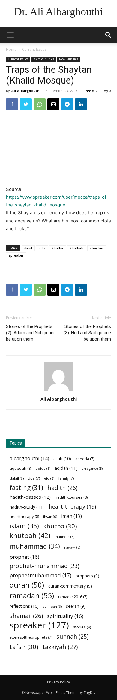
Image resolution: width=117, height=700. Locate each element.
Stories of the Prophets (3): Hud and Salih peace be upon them (87, 333)
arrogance (92, 468)
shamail (26, 616)
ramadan (32, 595)
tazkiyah (60, 646)
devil (28, 248)
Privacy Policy (58, 682)
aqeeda (84, 458)
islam (24, 526)
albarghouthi (29, 458)
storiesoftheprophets (31, 637)
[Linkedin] (81, 104)
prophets (87, 576)
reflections (24, 606)
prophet (24, 557)
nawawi (72, 547)
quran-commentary (70, 586)
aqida (43, 468)
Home (11, 49)
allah (62, 458)
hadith (62, 487)
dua (34, 478)
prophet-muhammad (44, 566)
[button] (108, 35)
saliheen (52, 606)
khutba (57, 248)
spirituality (65, 616)
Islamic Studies (43, 59)
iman (71, 516)
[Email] (53, 104)
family (66, 478)
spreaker (16, 255)
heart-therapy (72, 506)
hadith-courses (71, 497)
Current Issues (34, 49)
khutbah (76, 248)
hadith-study (27, 507)
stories (82, 627)
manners (64, 536)
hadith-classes (30, 497)
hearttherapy (24, 516)
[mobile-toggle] (10, 35)
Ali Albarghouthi (26, 90)
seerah (76, 606)
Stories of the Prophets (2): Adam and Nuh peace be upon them (31, 333)
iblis (42, 248)
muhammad (35, 546)
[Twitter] (26, 104)
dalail (17, 478)
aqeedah (21, 468)
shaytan (96, 248)
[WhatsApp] (40, 104)
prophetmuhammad (40, 575)
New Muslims (68, 59)
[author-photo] (58, 390)
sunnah (72, 636)
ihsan (50, 516)
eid (49, 478)
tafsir (24, 646)
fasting (26, 487)
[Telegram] (67, 104)
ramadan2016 (72, 596)
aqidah (66, 468)
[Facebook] (12, 104)
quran (27, 585)
